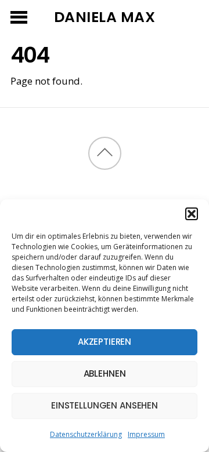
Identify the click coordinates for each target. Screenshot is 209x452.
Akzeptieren (104, 342)
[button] (191, 214)
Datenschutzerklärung (86, 434)
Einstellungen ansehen (104, 405)
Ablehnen (105, 373)
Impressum (146, 434)
